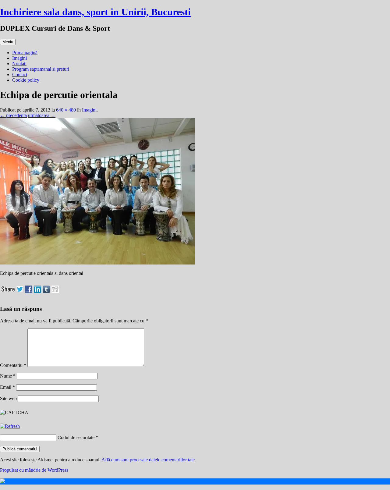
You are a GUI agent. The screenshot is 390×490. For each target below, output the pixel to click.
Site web (8, 398)
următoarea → (41, 115)
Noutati (19, 63)
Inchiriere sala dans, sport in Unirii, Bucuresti (95, 11)
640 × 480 (66, 109)
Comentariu (13, 365)
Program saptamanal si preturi (40, 69)
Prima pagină (24, 52)
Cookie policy (25, 80)
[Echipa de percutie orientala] (97, 262)
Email (7, 387)
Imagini (19, 58)
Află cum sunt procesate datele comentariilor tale (148, 459)
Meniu (7, 42)
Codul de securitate (76, 437)
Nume (8, 375)
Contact (19, 74)
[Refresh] (10, 426)
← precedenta (13, 115)
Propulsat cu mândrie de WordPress (34, 470)
